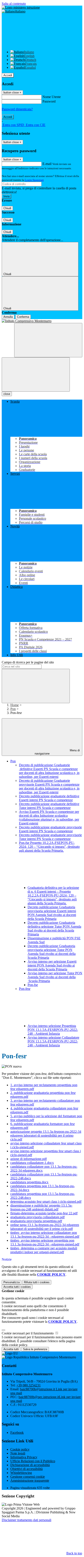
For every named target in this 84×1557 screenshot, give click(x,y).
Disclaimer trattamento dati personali (26, 1520)
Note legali (17, 1453)
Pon (13, 709)
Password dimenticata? (17, 109)
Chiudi (7, 208)
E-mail (46, 164)
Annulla (8, 316)
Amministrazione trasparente (29, 1480)
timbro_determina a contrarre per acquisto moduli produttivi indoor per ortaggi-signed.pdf (43, 1250)
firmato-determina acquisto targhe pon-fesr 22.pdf (44, 1213)
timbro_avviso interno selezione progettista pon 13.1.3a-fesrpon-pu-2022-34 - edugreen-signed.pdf (44, 1242)
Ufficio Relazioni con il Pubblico (32, 1461)
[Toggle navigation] (36, 374)
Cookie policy (20, 1449)
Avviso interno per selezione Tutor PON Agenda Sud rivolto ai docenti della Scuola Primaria (55, 977)
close (6, 394)
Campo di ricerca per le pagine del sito (28, 662)
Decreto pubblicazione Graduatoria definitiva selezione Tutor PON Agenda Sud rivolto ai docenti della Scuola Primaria (54, 928)
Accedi (7, 75)
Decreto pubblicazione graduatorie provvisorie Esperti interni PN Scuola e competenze (50, 829)
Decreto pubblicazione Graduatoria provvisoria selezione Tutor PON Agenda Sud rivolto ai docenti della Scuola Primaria (52, 951)
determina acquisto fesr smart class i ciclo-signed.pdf (45, 1201)
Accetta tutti (17, 1286)
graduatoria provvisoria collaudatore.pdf (37, 1217)
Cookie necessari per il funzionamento (28, 1333)
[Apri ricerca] (48, 340)
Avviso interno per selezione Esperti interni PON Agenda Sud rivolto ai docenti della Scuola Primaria (52, 965)
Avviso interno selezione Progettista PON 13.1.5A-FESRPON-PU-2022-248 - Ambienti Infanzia (53, 1029)
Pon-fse (33, 985)
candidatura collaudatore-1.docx (32, 1163)
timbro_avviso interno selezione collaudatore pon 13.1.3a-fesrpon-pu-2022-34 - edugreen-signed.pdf (44, 1234)
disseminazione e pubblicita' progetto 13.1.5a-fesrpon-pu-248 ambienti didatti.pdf (41, 1207)
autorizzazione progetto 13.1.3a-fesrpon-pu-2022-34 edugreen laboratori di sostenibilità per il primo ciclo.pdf (45, 1135)
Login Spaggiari (34, 180)
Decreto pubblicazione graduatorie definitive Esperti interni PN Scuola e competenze (49, 798)
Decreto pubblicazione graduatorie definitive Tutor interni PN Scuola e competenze (49, 806)
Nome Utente (51, 97)
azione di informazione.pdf (28, 1159)
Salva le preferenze (35, 1349)
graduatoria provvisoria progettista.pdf (36, 1221)
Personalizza (11, 1282)
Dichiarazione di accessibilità (30, 1465)
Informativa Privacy (23, 1457)
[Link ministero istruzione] (21, 7)
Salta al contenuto (14, 3)
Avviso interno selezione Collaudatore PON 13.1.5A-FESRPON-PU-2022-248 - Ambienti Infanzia (53, 1041)
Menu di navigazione (57, 752)
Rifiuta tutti (37, 1282)
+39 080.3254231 (28, 1385)
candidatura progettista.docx (29, 1182)
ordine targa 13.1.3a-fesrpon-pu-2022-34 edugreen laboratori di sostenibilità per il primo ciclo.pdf (44, 1227)
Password (49, 101)
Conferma (23, 316)
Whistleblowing (21, 1473)
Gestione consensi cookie (27, 1476)
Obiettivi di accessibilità (26, 1469)
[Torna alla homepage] (42, 321)
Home (14, 705)
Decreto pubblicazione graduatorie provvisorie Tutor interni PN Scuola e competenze (50, 837)
